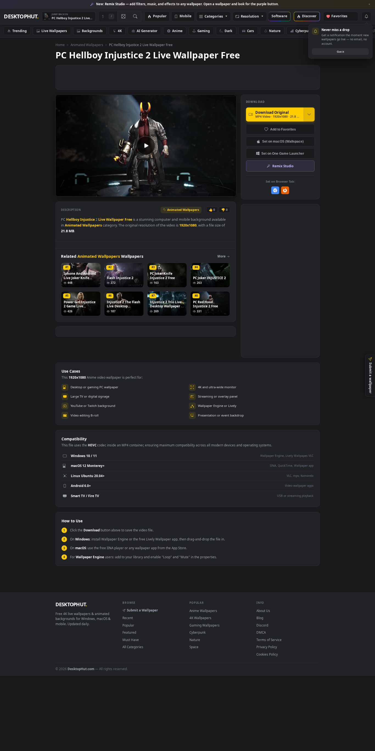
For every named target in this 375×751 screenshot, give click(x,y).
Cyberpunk (304, 31)
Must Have (130, 639)
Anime (177, 31)
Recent (127, 618)
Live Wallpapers (54, 31)
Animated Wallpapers (87, 44)
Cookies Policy (267, 654)
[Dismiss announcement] (369, 4)
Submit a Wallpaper (142, 610)
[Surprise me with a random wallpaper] (123, 16)
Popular (160, 16)
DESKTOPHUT (71, 604)
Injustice (87, 219)
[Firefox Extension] (285, 190)
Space (193, 647)
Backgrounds (92, 31)
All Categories (132, 647)
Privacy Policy (266, 647)
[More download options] (309, 114)
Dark (228, 31)
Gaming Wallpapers (204, 625)
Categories (214, 16)
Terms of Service (269, 639)
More (221, 256)
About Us (263, 610)
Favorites (341, 16)
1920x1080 (188, 225)
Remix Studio (282, 166)
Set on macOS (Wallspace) (283, 141)
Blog (259, 618)
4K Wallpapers (200, 618)
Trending (19, 31)
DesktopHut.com (81, 669)
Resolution (250, 16)
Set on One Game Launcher (282, 153)
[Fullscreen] (229, 191)
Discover (309, 16)
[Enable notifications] (366, 16)
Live (101, 219)
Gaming (203, 31)
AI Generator (147, 31)
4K (120, 31)
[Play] (62, 191)
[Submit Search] (135, 16)
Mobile (185, 16)
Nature (275, 31)
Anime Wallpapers (203, 610)
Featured (129, 632)
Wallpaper (115, 219)
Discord (262, 625)
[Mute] (198, 191)
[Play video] (145, 145)
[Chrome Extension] (275, 190)
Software (279, 16)
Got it (340, 51)
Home (60, 44)
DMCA (261, 632)
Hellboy (72, 219)
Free (128, 219)
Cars (250, 31)
